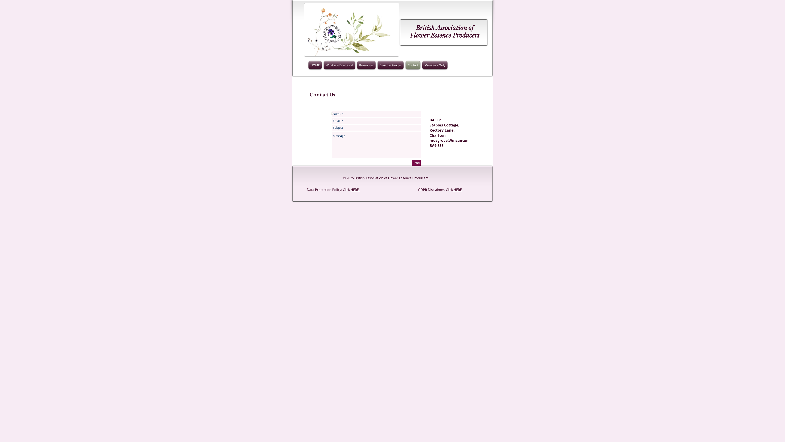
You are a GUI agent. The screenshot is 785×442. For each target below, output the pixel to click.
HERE (355, 189)
